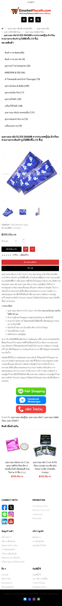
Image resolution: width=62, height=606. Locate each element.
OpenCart (16, 594)
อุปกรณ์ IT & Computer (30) (17, 66)
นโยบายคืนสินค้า (9, 553)
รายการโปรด (39, 583)
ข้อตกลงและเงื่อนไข (11, 557)
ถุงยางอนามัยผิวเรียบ (34, 32)
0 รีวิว (15, 255)
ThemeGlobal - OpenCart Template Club (43, 594)
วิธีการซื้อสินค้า (9, 541)
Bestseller (37, 518)
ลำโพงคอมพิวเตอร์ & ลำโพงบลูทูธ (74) (22, 79)
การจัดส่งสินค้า (8, 549)
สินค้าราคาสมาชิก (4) (15, 59)
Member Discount (41, 510)
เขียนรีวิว (24, 255)
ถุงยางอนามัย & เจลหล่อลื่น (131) (20, 112)
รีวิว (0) (30, 268)
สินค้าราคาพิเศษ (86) (14, 52)
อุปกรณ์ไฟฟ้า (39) (13, 99)
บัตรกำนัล (6, 579)
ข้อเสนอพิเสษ (8, 587)
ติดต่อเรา (37, 537)
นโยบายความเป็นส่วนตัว (13, 562)
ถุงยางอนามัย (43, 28)
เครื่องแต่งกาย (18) (13, 126)
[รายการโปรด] (32, 249)
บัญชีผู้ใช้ (30, 2)
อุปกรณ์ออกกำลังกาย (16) (16, 119)
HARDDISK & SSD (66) (15, 72)
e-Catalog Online (40, 506)
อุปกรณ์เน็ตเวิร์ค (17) (14, 92)
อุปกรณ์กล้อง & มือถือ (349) (17, 86)
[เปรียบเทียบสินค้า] (25, 249)
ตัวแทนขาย (7, 583)
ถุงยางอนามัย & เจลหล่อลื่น (20, 28)
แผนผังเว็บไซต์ (39, 545)
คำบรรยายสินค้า (30, 262)
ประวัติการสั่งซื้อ (40, 579)
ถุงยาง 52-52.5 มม (12, 32)
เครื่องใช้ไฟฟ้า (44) (13, 106)
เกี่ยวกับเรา (7, 537)
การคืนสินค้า (38, 541)
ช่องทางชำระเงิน (9, 545)
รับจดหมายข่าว (40, 587)
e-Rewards (38, 514)
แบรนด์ (5, 574)
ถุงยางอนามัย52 (36, 417)
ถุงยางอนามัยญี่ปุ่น (19, 417)
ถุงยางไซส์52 (13, 421)
